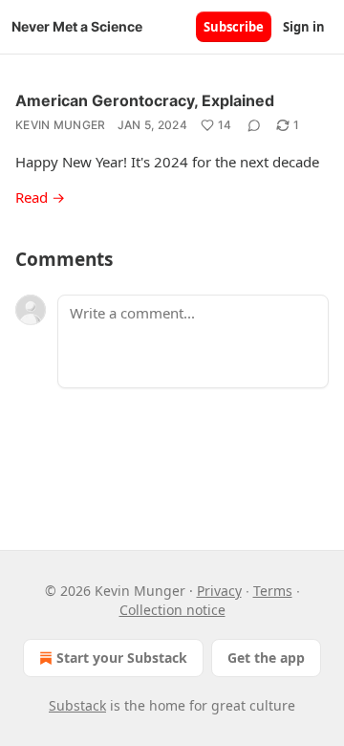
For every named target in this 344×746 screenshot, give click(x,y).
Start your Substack (121, 657)
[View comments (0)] (254, 125)
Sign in (304, 26)
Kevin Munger (60, 125)
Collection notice (172, 610)
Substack (77, 705)
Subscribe (234, 26)
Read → (40, 197)
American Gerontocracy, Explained (144, 100)
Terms (272, 590)
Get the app (266, 657)
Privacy (219, 590)
